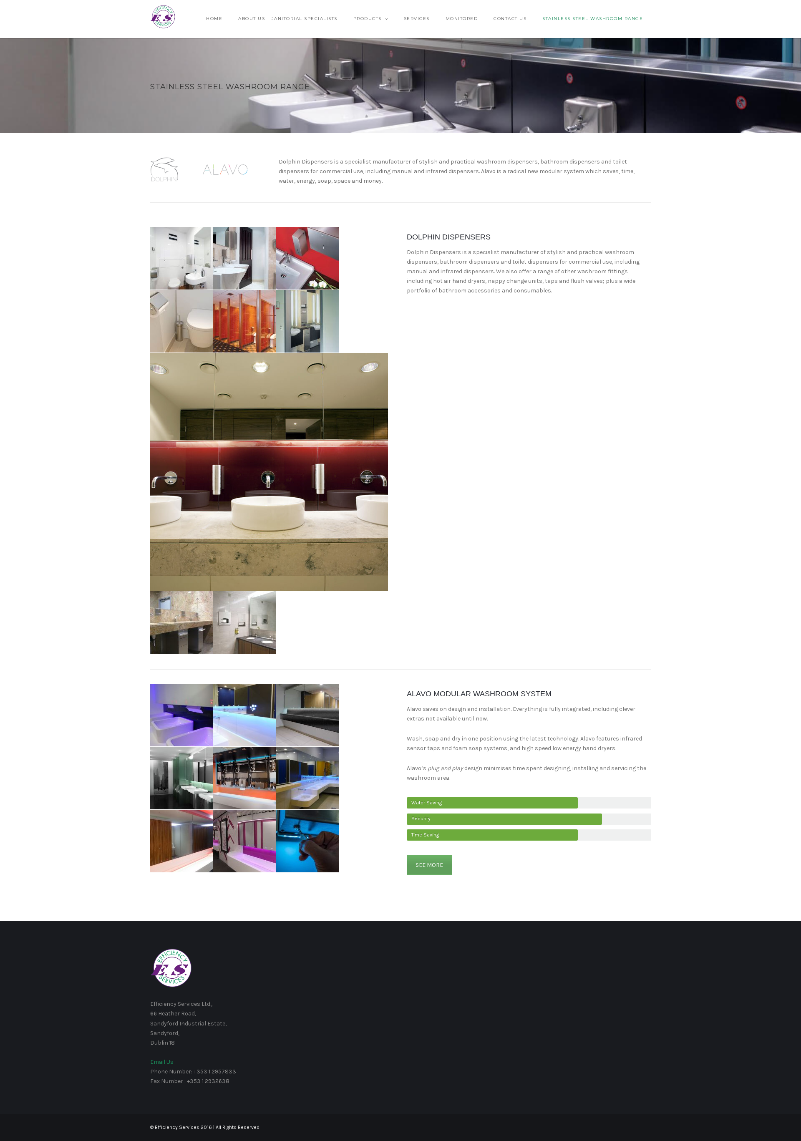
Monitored (462, 18)
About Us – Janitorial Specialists (288, 18)
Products (367, 18)
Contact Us (510, 18)
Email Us (162, 1061)
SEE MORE (429, 865)
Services (417, 18)
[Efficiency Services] (162, 16)
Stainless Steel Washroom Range (592, 18)
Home (214, 18)
